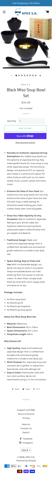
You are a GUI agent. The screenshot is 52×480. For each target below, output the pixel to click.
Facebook (27, 438)
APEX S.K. (30, 457)
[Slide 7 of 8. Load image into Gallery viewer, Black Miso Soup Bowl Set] (33, 75)
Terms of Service (26, 414)
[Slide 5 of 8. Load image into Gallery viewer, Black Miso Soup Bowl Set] (27, 75)
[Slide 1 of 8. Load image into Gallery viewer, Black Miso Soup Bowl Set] (16, 75)
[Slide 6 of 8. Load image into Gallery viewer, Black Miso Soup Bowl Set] (30, 75)
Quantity (11, 121)
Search (26, 432)
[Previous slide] (12, 75)
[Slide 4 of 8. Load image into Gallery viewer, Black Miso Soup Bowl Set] (24, 75)
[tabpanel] (26, 43)
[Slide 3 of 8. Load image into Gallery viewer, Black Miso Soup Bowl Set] (22, 75)
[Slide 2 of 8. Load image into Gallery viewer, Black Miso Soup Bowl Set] (19, 75)
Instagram (27, 442)
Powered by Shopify (26, 460)
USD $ (25, 450)
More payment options (25, 142)
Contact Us (26, 428)
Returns (26, 424)
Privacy (26, 418)
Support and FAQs (26, 410)
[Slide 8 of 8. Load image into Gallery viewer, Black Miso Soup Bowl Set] (35, 75)
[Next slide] (40, 75)
